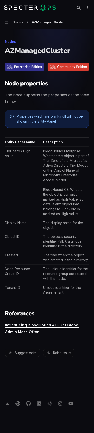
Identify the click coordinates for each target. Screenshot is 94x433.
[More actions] (87, 7)
